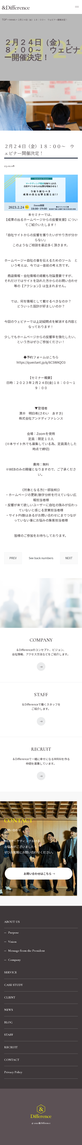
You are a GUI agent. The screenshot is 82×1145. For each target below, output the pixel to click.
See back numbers (41, 558)
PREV (13, 558)
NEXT (69, 558)
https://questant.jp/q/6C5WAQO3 (41, 362)
